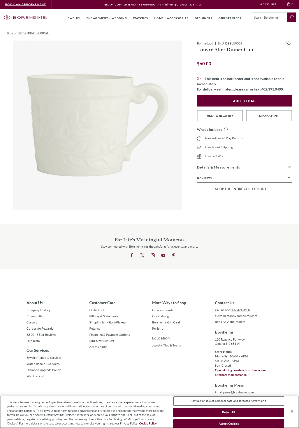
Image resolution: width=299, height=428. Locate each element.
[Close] (292, 411)
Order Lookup (98, 310)
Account (268, 4)
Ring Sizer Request (101, 341)
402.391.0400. (272, 89)
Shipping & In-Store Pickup (107, 322)
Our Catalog (160, 316)
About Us (34, 302)
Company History (38, 310)
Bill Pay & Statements (103, 316)
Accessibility (98, 347)
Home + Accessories (171, 18)
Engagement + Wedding (106, 18)
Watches (140, 18)
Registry (157, 328)
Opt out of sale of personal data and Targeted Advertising (229, 401)
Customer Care (102, 302)
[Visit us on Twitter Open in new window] (142, 255)
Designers (204, 18)
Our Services (37, 350)
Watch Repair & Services (43, 364)
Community (34, 316)
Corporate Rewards (39, 328)
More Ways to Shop (169, 302)
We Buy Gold (35, 376)
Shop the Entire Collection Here (244, 189)
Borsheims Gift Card (166, 322)
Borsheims (224, 332)
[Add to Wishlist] (289, 43)
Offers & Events (162, 310)
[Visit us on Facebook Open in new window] (132, 255)
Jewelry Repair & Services (43, 357)
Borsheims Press (229, 385)
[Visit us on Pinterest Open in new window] (174, 255)
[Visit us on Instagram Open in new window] (153, 255)
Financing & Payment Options (109, 334)
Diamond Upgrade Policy (43, 370)
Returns (94, 328)
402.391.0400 (240, 310)
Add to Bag (244, 101)
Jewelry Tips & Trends (167, 345)
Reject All (228, 412)
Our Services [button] (229, 18)
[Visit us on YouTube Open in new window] (163, 255)
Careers (31, 322)
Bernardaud (205, 43)
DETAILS (196, 4)
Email (234, 392)
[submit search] (291, 17)
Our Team (33, 341)
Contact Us (224, 302)
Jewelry (73, 18)
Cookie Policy (148, 423)
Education (161, 338)
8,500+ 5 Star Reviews (41, 334)
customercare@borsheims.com (236, 316)
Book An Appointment (25, 4)
